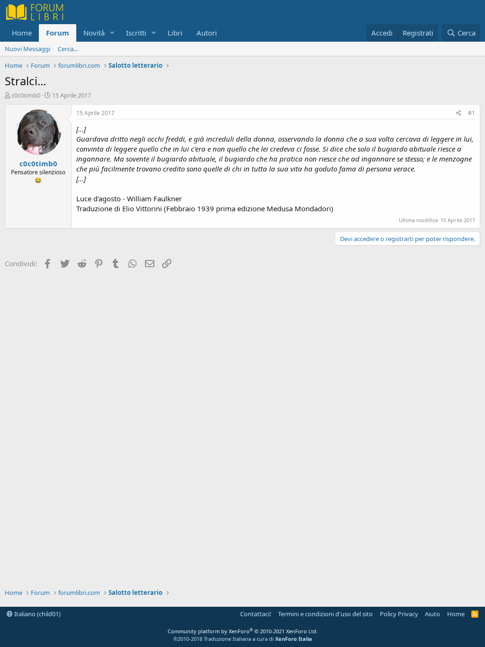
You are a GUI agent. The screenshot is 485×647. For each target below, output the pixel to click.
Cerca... (68, 49)
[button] (112, 33)
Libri (175, 32)
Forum (57, 32)
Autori (207, 32)
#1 (471, 113)
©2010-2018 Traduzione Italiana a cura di (242, 638)
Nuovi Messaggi (27, 49)
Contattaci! (255, 614)
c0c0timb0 (25, 95)
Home (22, 32)
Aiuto (432, 614)
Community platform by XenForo (243, 631)
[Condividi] (459, 113)
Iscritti (136, 32)
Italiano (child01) (37, 614)
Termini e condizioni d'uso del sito (325, 614)
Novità (94, 32)
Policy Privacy (399, 614)
